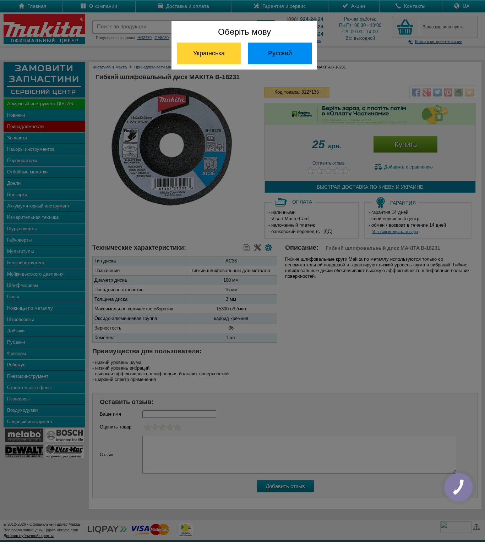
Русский (280, 53)
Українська (209, 53)
